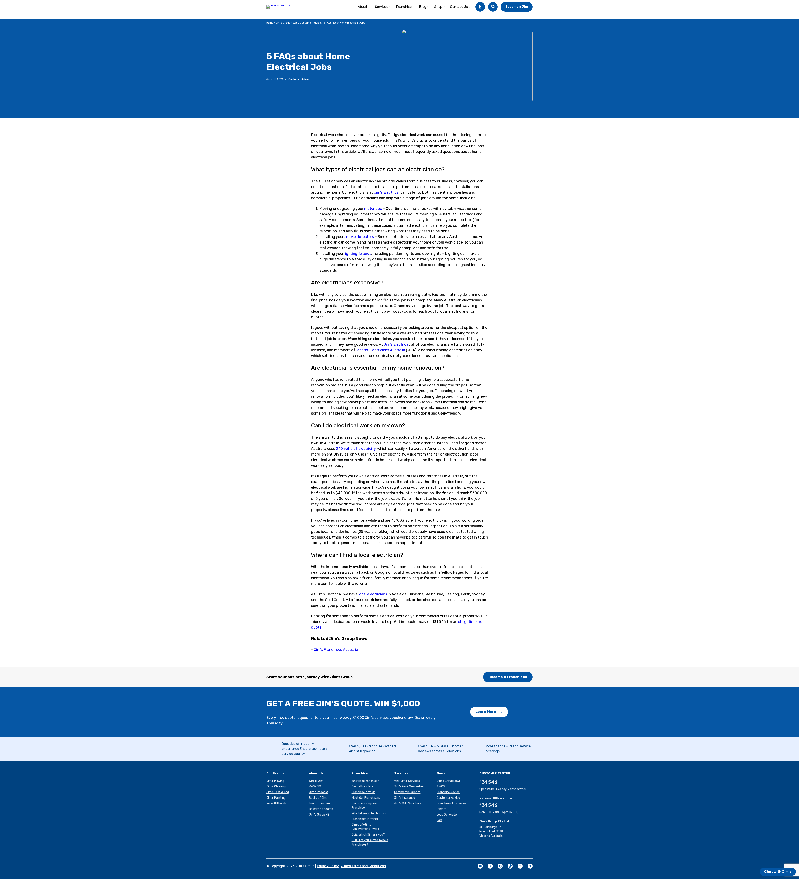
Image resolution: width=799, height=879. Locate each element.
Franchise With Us (363, 792)
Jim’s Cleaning (276, 786)
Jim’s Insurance (404, 798)
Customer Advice (310, 22)
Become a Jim (516, 7)
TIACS (441, 786)
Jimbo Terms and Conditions (363, 866)
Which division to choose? (369, 813)
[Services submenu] (390, 7)
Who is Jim (316, 781)
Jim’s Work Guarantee (409, 786)
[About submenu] (369, 7)
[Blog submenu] (428, 7)
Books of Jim (318, 798)
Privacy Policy (328, 866)
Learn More (485, 711)
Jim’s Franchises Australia (336, 649)
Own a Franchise (362, 786)
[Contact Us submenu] (470, 7)
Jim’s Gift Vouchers (407, 803)
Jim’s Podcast (318, 792)
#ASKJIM (315, 786)
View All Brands (276, 803)
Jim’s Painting (275, 798)
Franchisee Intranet (365, 819)
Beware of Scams (321, 809)
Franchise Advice (448, 792)
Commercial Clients (407, 792)
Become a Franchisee (507, 677)
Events (441, 809)
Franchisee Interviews (451, 803)
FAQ (439, 820)
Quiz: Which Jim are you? (368, 834)
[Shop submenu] (444, 7)
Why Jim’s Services (407, 781)
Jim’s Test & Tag (277, 792)
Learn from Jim (319, 803)
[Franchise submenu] (413, 7)
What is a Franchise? (365, 781)
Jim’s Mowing (275, 781)
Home (269, 22)
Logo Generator (447, 814)
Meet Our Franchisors (366, 798)
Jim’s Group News (287, 22)
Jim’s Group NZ (319, 814)
